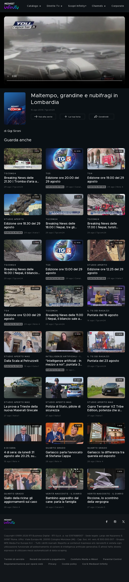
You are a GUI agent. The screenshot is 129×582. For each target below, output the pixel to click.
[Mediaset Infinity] (11, 6)
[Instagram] (115, 521)
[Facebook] (106, 521)
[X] (123, 521)
